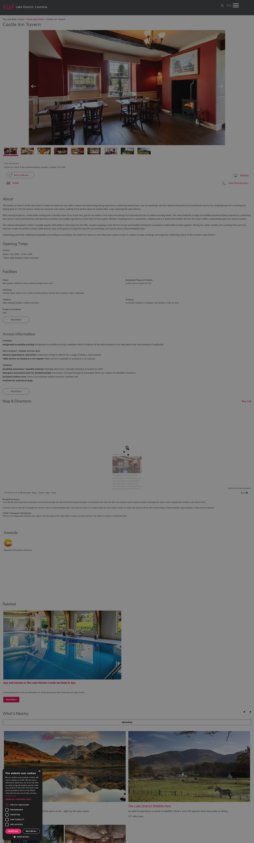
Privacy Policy (10, 796)
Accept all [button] (13, 831)
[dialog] (127, 421)
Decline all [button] (31, 831)
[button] (22, 799)
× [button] (39, 771)
